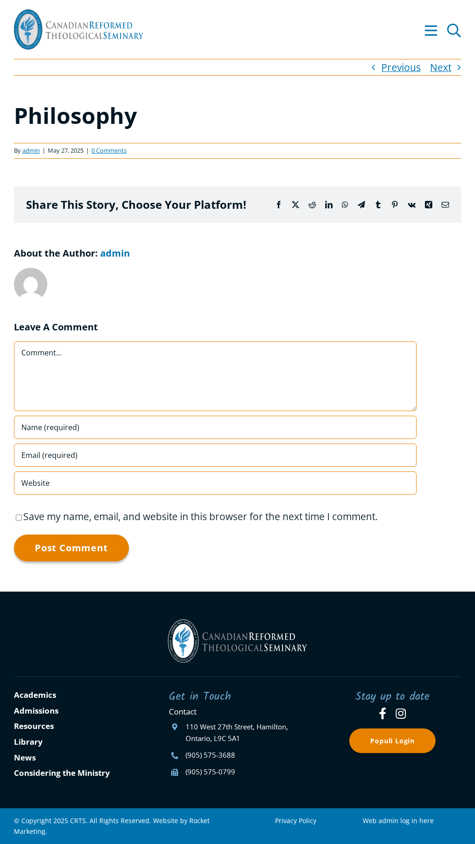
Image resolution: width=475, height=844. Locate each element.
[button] (454, 29)
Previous (401, 67)
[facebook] (382, 713)
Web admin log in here (398, 820)
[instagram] (401, 713)
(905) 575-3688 (210, 755)
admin (31, 150)
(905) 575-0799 (210, 771)
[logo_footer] (237, 624)
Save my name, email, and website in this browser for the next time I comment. (200, 516)
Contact (183, 711)
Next (440, 67)
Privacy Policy (295, 820)
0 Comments (109, 150)
